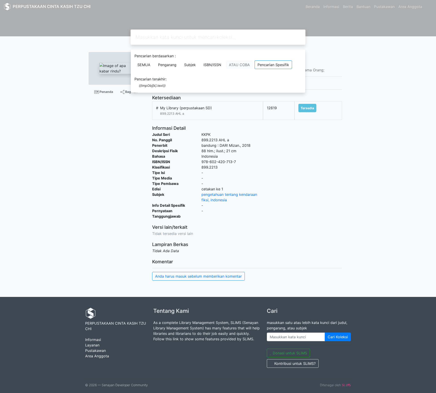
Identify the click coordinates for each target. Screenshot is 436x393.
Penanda (106, 92)
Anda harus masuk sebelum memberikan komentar (198, 276)
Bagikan (131, 92)
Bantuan (363, 6)
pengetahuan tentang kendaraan (229, 194)
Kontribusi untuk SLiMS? (295, 363)
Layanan (92, 345)
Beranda (313, 6)
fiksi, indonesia (214, 200)
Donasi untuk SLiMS (290, 353)
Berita (348, 6)
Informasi (331, 6)
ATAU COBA (239, 64)
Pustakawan (384, 6)
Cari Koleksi (338, 337)
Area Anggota (410, 6)
